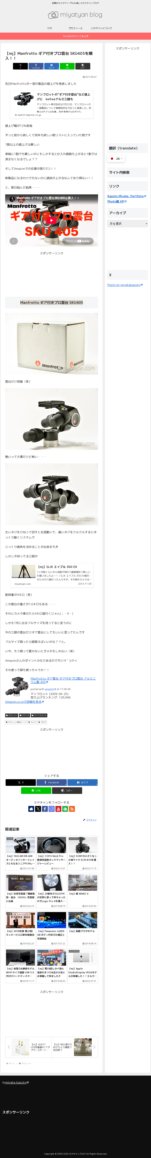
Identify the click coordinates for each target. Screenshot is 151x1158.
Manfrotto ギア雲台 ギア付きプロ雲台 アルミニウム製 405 (63, 680)
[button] (82, 66)
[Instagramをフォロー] (52, 809)
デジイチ (25, 715)
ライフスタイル (40, 715)
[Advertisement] (28, 274)
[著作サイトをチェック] (31, 809)
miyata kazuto (16, 1082)
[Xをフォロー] (38, 809)
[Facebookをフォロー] (45, 809)
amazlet (49, 689)
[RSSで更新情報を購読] (72, 809)
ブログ (43, 722)
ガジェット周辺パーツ (17, 722)
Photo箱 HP (115, 201)
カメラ (33, 722)
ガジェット (12, 715)
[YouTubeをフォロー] (58, 809)
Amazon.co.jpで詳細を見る (23, 702)
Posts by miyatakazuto (123, 285)
